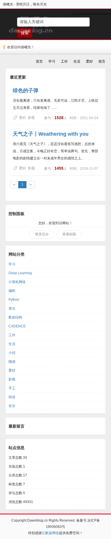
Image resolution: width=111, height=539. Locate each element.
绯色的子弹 (25, 90)
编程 (12, 291)
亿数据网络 (50, 533)
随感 (12, 362)
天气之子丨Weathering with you (51, 134)
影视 (31, 118)
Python (14, 300)
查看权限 (69, 234)
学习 (12, 264)
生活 (12, 344)
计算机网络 (17, 282)
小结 (12, 353)
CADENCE (17, 326)
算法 (12, 308)
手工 (12, 388)
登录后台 (42, 234)
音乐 (12, 406)
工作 (12, 335)
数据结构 (15, 317)
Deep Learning (20, 273)
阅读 (12, 397)
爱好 (22, 118)
